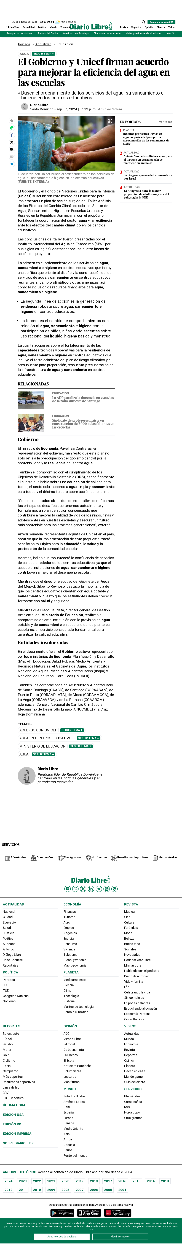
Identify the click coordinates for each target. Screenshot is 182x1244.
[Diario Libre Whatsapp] (114, 889)
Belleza (129, 938)
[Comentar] (12, 149)
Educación (60, 393)
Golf (6, 1055)
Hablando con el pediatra (141, 971)
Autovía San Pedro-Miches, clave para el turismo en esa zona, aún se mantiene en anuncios (148, 159)
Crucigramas (133, 1118)
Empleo (68, 928)
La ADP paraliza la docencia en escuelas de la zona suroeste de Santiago (83, 399)
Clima (67, 990)
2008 (65, 1190)
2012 (8, 1190)
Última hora (14, 1105)
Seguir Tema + (43, 53)
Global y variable (74, 960)
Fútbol (7, 1039)
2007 (80, 1190)
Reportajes (10, 965)
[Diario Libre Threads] (106, 889)
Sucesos (9, 944)
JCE (5, 985)
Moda (128, 933)
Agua (23, 754)
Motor (7, 1050)
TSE (6, 990)
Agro (66, 922)
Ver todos (165, 122)
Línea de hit (11, 1087)
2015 (136, 1181)
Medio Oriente (73, 1129)
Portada (24, 44)
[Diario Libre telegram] (99, 889)
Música (129, 911)
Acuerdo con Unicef (38, 730)
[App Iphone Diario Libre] (89, 1213)
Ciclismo (9, 1060)
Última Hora (13, 27)
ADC (66, 1033)
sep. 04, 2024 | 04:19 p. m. (76, 109)
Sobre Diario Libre (19, 1143)
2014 (151, 1181)
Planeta (161, 27)
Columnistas (72, 1071)
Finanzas (69, 911)
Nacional (9, 911)
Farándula (131, 928)
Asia (66, 1134)
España (68, 1112)
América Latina (74, 1102)
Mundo (53, 27)
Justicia (8, 933)
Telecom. (70, 954)
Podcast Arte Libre (137, 960)
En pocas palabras (137, 1003)
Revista (124, 27)
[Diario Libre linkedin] (91, 889)
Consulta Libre (134, 1019)
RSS (127, 1107)
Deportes (136, 27)
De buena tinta (73, 1050)
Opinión (149, 27)
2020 (65, 1181)
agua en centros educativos (46, 738)
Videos (171, 27)
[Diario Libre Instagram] (75, 889)
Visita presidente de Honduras (143, 33)
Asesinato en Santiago (75, 33)
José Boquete (13, 960)
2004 (122, 1190)
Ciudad (8, 917)
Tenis (7, 1066)
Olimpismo (10, 1071)
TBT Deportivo (13, 1098)
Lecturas (69, 1076)
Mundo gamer (134, 1076)
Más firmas (71, 1082)
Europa (68, 1118)
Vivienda (69, 949)
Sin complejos (134, 997)
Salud (7, 928)
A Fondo (8, 949)
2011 (23, 1190)
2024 (8, 1181)
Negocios (70, 933)
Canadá (68, 1123)
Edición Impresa (17, 1134)
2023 (23, 1181)
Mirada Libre (72, 1039)
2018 (94, 1181)
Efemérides (132, 1096)
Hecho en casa (134, 1071)
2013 (165, 1181)
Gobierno (9, 1001)
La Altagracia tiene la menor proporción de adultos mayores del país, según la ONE (146, 194)
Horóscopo (132, 1112)
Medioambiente (74, 980)
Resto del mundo (75, 1155)
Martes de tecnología (78, 1007)
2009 (51, 1190)
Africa (67, 1139)
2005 (108, 1190)
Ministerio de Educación (42, 746)
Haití (66, 1107)
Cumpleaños (133, 1102)
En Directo (70, 1055)
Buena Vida (132, 944)
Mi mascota (132, 965)
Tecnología (71, 996)
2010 (37, 1190)
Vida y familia (133, 981)
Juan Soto (172, 33)
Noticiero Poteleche (77, 1066)
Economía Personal (137, 1014)
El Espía (68, 1060)
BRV (6, 1093)
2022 (37, 1181)
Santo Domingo (41, 109)
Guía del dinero (134, 1082)
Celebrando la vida (137, 992)
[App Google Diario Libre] (62, 1213)
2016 (122, 1181)
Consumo (70, 944)
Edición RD (12, 1124)
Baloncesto (11, 1033)
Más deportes (13, 1076)
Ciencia (68, 985)
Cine (127, 917)
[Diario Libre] (91, 26)
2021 (51, 1181)
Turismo (69, 917)
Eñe (126, 987)
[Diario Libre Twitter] (83, 889)
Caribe (68, 1150)
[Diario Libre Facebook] (67, 889)
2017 (108, 1181)
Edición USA (13, 1115)
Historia (69, 1001)
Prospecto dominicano (20, 33)
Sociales (130, 949)
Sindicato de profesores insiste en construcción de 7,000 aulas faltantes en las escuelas (83, 424)
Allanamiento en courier (107, 33)
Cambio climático (75, 1012)
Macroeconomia (75, 965)
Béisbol (8, 1044)
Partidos (9, 980)
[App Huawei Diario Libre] (117, 1213)
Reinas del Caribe (48, 33)
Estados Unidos (74, 1096)
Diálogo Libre (12, 954)
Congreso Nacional (16, 996)
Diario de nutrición (136, 976)
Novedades (132, 954)
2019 (80, 1181)
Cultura (129, 922)
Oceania (69, 1145)
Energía (68, 938)
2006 (94, 1190)
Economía (65, 27)
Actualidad (29, 27)
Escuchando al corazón (140, 1008)
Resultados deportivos (19, 1082)
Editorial (69, 1044)
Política (42, 27)
